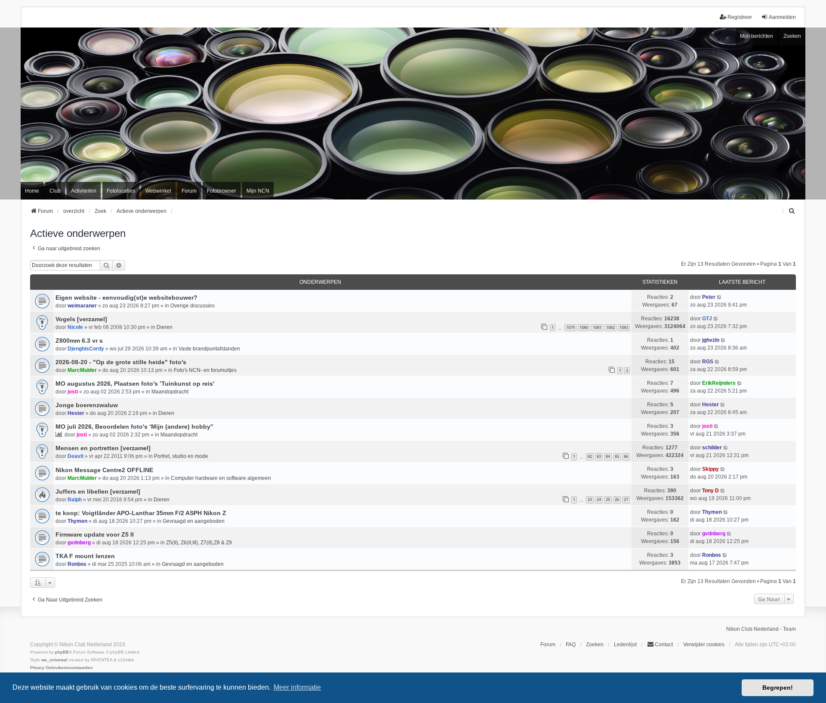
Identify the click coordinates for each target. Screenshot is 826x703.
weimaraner (82, 306)
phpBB (62, 652)
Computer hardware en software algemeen (221, 478)
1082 (610, 327)
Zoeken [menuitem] (595, 645)
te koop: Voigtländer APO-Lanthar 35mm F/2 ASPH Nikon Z (140, 513)
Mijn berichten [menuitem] (756, 36)
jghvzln (710, 340)
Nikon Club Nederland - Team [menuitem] (761, 629)
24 (599, 499)
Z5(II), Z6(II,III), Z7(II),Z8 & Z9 (199, 543)
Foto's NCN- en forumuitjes (205, 370)
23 (590, 499)
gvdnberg (79, 543)
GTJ (707, 319)
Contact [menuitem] (664, 645)
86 (626, 456)
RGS (707, 362)
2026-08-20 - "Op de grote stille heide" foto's (120, 362)
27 (626, 499)
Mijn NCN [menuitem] (258, 191)
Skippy (710, 469)
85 (617, 456)
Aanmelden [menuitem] (782, 17)
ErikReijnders (719, 383)
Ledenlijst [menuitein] (625, 645)
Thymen (77, 521)
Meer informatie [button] (297, 687)
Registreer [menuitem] (739, 17)
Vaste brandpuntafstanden (209, 349)
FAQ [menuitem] (571, 645)
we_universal (54, 659)
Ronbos (77, 564)
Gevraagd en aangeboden (194, 521)
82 (590, 456)
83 (599, 456)
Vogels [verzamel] (81, 319)
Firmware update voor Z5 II (94, 534)
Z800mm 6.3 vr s (79, 340)
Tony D (710, 491)
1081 (597, 327)
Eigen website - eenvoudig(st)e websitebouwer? (126, 297)
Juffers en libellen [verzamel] (97, 491)
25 (608, 499)
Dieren (165, 327)
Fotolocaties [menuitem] (121, 191)
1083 (624, 327)
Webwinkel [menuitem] (158, 191)
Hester (76, 413)
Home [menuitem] (32, 191)
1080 (583, 327)
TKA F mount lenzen (85, 556)
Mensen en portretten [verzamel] (103, 448)
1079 (570, 327)
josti (73, 392)
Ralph (75, 500)
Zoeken (792, 36)
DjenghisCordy (86, 349)
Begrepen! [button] (777, 687)
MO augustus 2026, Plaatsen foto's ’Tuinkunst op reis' (134, 383)
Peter (708, 297)
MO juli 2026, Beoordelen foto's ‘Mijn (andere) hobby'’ (134, 426)
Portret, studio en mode (181, 456)
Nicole (75, 327)
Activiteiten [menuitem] (83, 191)
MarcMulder (82, 370)
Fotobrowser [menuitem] (221, 191)
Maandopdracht (169, 392)
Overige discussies (192, 306)
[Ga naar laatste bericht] (719, 297)
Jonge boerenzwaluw (86, 405)
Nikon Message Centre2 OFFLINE (104, 470)
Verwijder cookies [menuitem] (703, 645)
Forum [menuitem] (189, 191)
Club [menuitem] (55, 191)
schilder (712, 448)
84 (608, 456)
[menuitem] (792, 211)
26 (617, 499)
